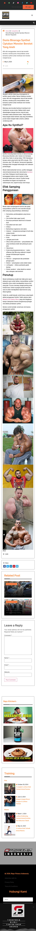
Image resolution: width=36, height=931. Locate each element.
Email (6, 665)
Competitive (14, 31)
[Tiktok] (14, 3)
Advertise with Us (10, 878)
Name (6, 657)
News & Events (11, 584)
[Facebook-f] (22, 3)
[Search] (34, 23)
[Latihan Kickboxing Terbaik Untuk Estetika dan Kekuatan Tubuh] (9, 818)
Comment (8, 635)
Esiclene (29, 172)
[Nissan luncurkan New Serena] (18, 589)
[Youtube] (31, 3)
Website (7, 672)
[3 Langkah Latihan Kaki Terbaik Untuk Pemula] (9, 788)
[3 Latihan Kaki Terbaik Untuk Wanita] (9, 830)
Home (7, 31)
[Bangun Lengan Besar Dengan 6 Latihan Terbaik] (9, 801)
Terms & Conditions (11, 886)
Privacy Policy (9, 882)
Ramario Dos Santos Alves (11, 299)
